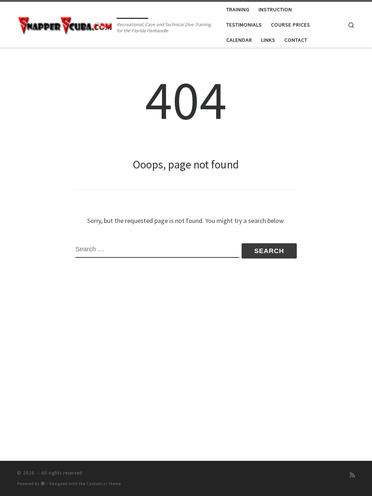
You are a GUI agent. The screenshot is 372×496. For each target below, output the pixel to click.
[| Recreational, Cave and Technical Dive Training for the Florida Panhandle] (65, 24)
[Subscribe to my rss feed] (352, 475)
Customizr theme (103, 483)
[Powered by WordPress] (43, 483)
